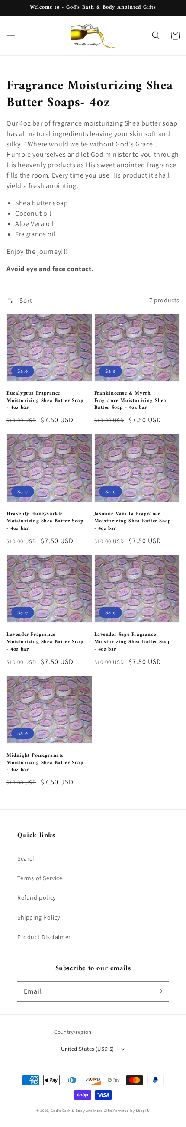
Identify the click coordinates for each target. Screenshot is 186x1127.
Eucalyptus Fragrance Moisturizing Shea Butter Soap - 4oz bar (44, 401)
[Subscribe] (159, 991)
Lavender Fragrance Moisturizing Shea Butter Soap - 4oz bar (44, 642)
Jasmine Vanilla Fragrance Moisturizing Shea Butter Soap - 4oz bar (132, 521)
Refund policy (36, 897)
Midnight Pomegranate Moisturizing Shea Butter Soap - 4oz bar (44, 763)
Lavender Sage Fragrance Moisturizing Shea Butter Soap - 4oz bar (132, 642)
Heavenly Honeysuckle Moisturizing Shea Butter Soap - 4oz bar (44, 521)
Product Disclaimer (44, 937)
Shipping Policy (38, 917)
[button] (10, 35)
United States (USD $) (87, 1049)
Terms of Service (40, 878)
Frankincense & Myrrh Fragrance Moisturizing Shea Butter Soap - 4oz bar (130, 401)
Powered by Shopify (131, 1110)
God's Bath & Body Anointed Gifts (81, 1110)
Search (26, 858)
